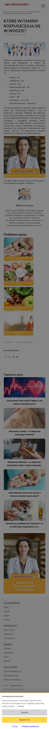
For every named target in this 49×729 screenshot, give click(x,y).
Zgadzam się (24, 720)
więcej (21, 706)
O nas (14, 726)
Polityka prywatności (30, 726)
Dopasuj (24, 712)
